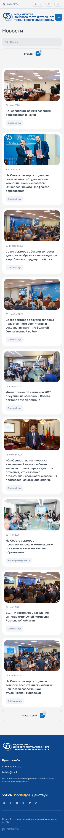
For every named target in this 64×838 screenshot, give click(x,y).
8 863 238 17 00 (11, 766)
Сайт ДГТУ (12, 4)
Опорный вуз (14, 123)
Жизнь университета (19, 560)
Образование (15, 701)
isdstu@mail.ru (11, 772)
